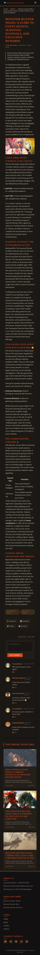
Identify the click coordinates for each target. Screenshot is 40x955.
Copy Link (12, 621)
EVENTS (12, 9)
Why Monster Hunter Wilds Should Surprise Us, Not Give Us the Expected (18, 815)
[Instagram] (21, 941)
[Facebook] (5, 941)
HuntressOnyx (12, 45)
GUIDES (6, 926)
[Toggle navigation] (35, 2)
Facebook (26, 621)
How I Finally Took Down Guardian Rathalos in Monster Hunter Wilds (17, 773)
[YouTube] (16, 941)
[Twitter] (11, 941)
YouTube (24, 626)
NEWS (5, 922)
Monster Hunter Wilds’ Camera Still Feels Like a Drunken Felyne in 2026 (19, 855)
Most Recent (22, 637)
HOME (5, 9)
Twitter (11, 626)
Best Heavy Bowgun (25, 612)
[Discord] (27, 941)
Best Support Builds (11, 612)
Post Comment (15, 655)
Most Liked (31, 637)
